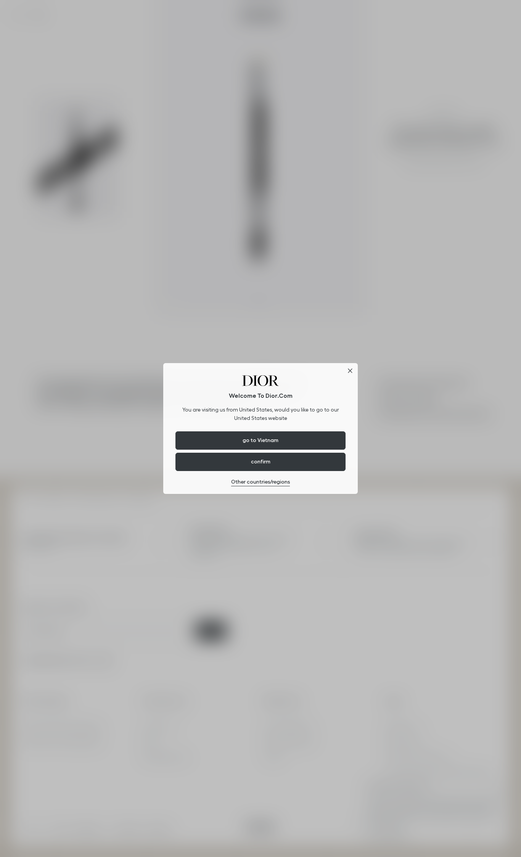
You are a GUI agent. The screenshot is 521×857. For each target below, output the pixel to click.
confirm (260, 461)
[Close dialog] (350, 370)
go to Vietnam (260, 440)
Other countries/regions (260, 482)
